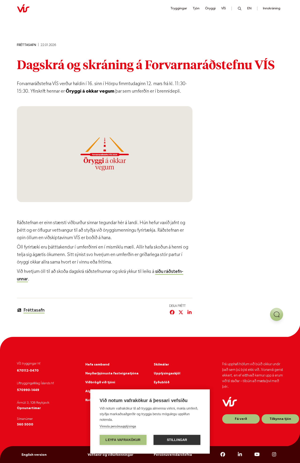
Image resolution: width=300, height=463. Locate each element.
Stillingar (177, 440)
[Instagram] (274, 454)
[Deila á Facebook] (172, 312)
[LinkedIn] (240, 454)
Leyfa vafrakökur (122, 440)
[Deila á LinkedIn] (189, 312)
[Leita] (240, 8)
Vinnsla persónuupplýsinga (118, 426)
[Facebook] (223, 454)
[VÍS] (23, 8)
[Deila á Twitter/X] (181, 312)
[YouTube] (257, 454)
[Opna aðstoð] (276, 314)
